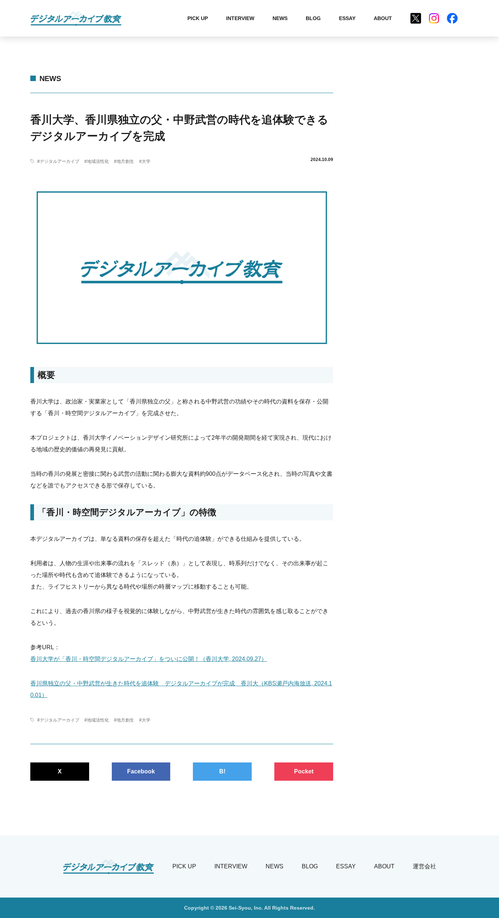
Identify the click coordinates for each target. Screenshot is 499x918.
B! (222, 771)
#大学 (145, 161)
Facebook (141, 771)
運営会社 (424, 866)
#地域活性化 (96, 161)
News (280, 18)
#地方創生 (124, 161)
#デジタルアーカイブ (58, 161)
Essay (347, 18)
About (383, 18)
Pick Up (197, 18)
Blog (313, 18)
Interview (240, 18)
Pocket (303, 771)
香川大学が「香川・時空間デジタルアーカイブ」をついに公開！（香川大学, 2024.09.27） (148, 659)
